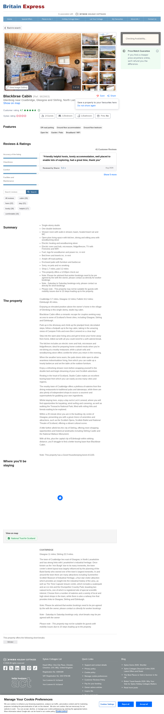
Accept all (144, 704)
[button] (8, 61)
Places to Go (46, 19)
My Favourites (117, 19)
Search (34, 192)
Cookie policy (90, 672)
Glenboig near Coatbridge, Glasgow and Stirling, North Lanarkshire (44, 102)
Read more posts (131, 688)
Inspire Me (89, 691)
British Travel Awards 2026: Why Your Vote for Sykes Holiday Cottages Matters (140, 682)
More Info (135, 19)
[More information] (157, 51)
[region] (82, 704)
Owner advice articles (93, 687)
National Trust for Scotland (23, 538)
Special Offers (27, 19)
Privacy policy (90, 669)
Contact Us (152, 19)
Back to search (14, 28)
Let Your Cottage (96, 19)
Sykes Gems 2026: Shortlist (135, 665)
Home (9, 19)
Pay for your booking (93, 684)
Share (113, 96)
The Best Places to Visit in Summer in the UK (140, 676)
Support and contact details (96, 665)
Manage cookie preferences (96, 676)
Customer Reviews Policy (95, 680)
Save (102, 96)
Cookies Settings (107, 704)
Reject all (125, 704)
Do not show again (86, 105)
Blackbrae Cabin (17, 96)
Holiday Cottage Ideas (70, 19)
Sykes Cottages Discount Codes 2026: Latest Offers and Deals (139, 670)
